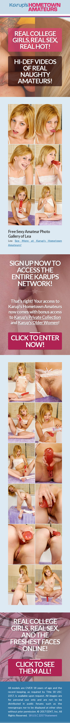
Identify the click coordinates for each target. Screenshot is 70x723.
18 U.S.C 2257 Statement (43, 715)
